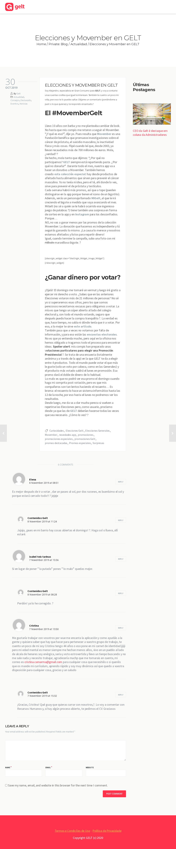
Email (48, 767)
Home (41, 44)
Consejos (15, 100)
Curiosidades (56, 430)
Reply (120, 481)
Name (7, 767)
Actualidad (78, 44)
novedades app (67, 434)
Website (90, 767)
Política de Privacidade (106, 831)
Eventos (14, 103)
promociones (85, 434)
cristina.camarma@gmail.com (43, 662)
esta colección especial (70, 174)
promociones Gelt (84, 439)
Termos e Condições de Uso (72, 831)
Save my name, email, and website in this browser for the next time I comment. (58, 785)
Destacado (25, 100)
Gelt (18, 93)
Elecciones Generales (97, 430)
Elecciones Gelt (75, 430)
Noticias (24, 103)
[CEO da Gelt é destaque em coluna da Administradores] (152, 114)
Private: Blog (58, 44)
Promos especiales (80, 443)
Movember (104, 134)
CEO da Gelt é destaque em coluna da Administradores (150, 133)
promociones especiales (59, 439)
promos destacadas (56, 443)
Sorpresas (98, 443)
